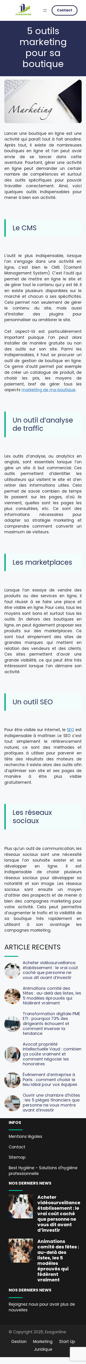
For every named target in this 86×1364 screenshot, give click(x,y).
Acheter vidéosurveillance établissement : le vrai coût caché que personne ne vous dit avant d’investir (50, 970)
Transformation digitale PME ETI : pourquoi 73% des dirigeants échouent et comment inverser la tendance (51, 1023)
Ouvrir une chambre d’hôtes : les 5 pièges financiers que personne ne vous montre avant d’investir (51, 1102)
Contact (64, 10)
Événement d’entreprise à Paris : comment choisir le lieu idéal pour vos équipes (50, 1079)
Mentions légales (25, 1136)
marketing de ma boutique (48, 390)
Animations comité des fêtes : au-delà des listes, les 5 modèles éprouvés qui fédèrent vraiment (52, 995)
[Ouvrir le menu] (45, 10)
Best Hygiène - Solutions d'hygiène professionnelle (43, 1171)
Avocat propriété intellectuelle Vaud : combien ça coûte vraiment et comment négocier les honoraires (52, 1054)
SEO (70, 729)
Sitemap (17, 1157)
